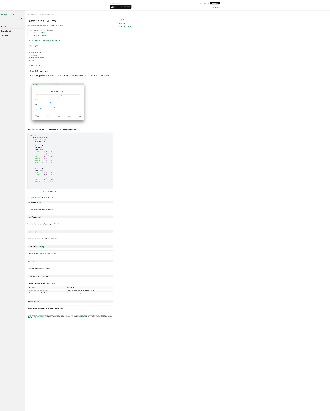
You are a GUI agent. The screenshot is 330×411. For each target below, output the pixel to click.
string (41, 246)
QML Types (41, 14)
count (32, 60)
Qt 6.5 (29, 14)
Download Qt (215, 3)
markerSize (34, 65)
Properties (122, 23)
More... (62, 26)
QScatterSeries (45, 33)
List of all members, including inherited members (45, 40)
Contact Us (203, 3)
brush (32, 55)
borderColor (34, 50)
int (34, 261)
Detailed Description (125, 26)
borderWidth (34, 52)
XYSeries (44, 35)
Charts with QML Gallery (50, 192)
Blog (208, 3)
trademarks (80, 316)
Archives (217, 7)
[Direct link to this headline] (39, 46)
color (39, 202)
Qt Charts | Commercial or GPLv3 (8, 15)
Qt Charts (34, 14)
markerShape (34, 63)
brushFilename (35, 58)
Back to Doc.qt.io (116, 3)
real (39, 217)
